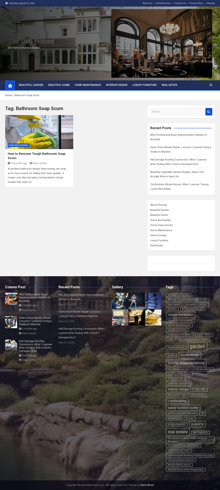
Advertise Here (163, 3)
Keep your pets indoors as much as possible (186, 395)
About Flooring (158, 204)
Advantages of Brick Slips (178, 295)
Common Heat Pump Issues (179, 325)
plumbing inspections (177, 424)
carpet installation (180, 315)
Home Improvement (18, 145)
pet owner (190, 418)
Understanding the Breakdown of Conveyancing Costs (190, 455)
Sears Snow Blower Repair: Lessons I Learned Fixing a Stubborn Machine (35, 321)
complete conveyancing (177, 330)
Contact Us (179, 3)
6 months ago (29, 328)
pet (202, 413)
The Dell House (31, 41)
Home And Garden (160, 220)
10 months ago (19, 163)
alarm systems (174, 304)
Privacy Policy (196, 3)
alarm (204, 300)
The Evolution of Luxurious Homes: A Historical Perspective (187, 440)
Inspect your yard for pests (179, 383)
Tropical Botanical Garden (178, 451)
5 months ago (29, 305)
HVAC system (184, 374)
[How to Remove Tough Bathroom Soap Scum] (39, 132)
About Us (147, 3)
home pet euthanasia (203, 369)
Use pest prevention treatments (181, 460)
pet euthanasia (174, 418)
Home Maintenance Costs (178, 369)
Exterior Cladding (204, 334)
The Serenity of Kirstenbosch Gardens (183, 446)
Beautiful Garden (31, 85)
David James (40, 163)
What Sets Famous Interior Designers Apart (186, 469)
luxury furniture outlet (183, 408)
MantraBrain (147, 485)
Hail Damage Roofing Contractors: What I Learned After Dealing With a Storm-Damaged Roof (35, 346)
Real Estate (169, 85)
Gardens (171, 355)
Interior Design (116, 85)
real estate (178, 431)
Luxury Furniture (145, 85)
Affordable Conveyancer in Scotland (182, 300)
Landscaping (177, 401)
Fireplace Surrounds (176, 347)
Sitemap (211, 3)
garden (197, 346)
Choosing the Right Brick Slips (180, 321)
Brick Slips (172, 309)
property (197, 424)
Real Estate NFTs (200, 433)
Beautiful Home (59, 85)
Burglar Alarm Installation (193, 309)
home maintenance (186, 362)
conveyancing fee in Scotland (179, 334)
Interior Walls (200, 390)
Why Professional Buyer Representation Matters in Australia (34, 298)
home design (190, 355)
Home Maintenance (88, 85)
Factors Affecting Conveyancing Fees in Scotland (188, 339)
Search (208, 111)
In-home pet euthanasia (177, 379)
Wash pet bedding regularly (179, 465)
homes (170, 374)
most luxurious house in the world (182, 413)
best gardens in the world (196, 304)
